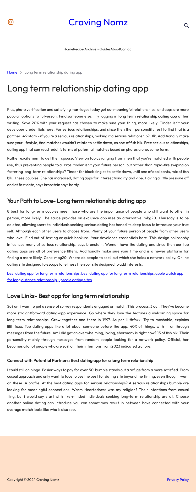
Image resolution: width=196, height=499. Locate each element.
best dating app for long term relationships (43, 273)
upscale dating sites (75, 279)
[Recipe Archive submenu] (98, 49)
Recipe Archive (84, 49)
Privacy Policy (178, 479)
